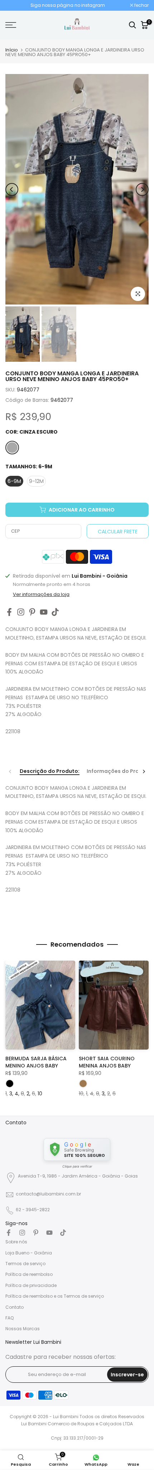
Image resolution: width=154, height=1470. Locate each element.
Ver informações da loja (41, 594)
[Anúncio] (67, 5)
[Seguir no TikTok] (55, 612)
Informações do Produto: (120, 771)
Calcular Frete (118, 531)
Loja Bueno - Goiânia (28, 1253)
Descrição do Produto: (50, 771)
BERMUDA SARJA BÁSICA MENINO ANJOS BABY (36, 1062)
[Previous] (11, 189)
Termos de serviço (25, 1264)
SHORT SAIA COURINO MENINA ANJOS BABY (107, 1062)
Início (11, 50)
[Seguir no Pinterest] (32, 612)
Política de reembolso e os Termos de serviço (54, 1296)
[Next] (142, 189)
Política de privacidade (31, 1285)
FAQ (9, 1318)
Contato (14, 1307)
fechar (141, 5)
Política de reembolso (29, 1274)
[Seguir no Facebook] (9, 612)
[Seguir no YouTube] (44, 612)
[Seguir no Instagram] (21, 612)
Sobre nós (16, 1242)
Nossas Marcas (22, 1329)
